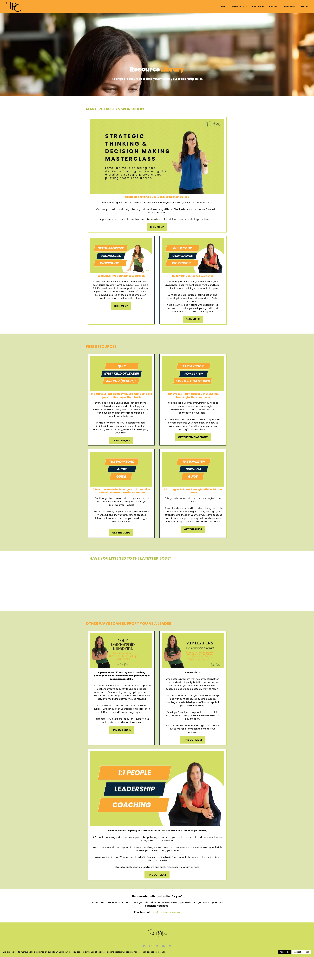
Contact (305, 6)
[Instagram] (150, 946)
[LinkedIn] (157, 946)
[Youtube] (163, 946)
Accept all (284, 952)
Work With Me (240, 6)
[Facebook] (144, 946)
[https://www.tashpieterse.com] (14, 6)
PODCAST (274, 6)
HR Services (258, 6)
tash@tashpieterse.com (165, 912)
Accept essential (301, 952)
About (224, 6)
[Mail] (170, 946)
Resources (289, 6)
